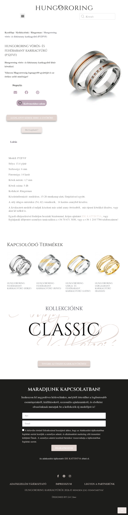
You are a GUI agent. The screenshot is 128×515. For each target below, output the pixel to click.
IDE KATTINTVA (92, 216)
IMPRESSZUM (64, 483)
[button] (22, 15)
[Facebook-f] (58, 476)
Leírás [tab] (13, 142)
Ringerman (36, 32)
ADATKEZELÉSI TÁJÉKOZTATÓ (28, 483)
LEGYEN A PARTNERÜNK (99, 483)
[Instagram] (70, 476)
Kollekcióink (22, 32)
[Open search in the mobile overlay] (97, 16)
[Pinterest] (64, 476)
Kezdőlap (9, 32)
